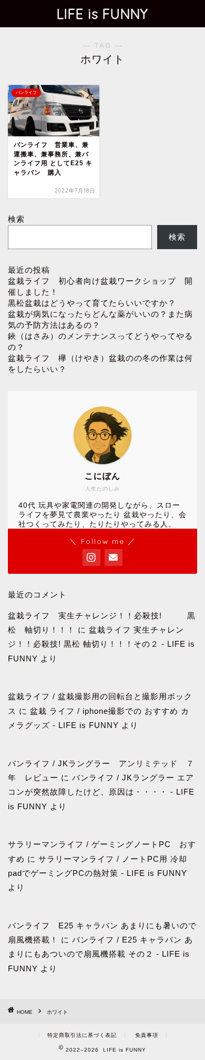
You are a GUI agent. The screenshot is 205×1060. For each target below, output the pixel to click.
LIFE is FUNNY (102, 13)
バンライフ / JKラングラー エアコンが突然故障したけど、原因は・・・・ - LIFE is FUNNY (101, 792)
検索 (16, 219)
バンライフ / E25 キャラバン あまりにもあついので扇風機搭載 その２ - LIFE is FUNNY (100, 954)
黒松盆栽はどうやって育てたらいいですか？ (92, 302)
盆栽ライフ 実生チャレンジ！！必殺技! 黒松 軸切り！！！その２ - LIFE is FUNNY (101, 644)
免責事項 (146, 1035)
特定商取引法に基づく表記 (82, 1035)
